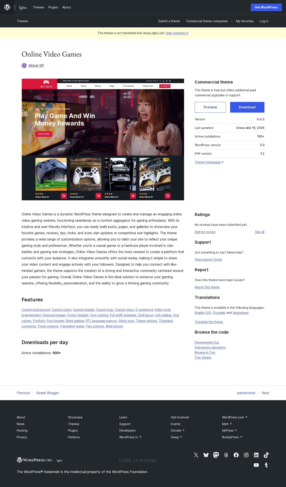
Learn (123, 417)
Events (175, 424)
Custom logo (104, 309)
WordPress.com (234, 417)
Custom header (83, 309)
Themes (22, 21)
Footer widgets (78, 315)
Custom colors (61, 309)
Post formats (55, 321)
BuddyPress (232, 437)
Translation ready (72, 326)
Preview (210, 107)
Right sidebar (75, 321)
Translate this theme (209, 322)
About (21, 417)
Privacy (22, 437)
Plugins (73, 430)
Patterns (74, 437)
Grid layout (145, 315)
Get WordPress (266, 7)
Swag (176, 437)
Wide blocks (114, 326)
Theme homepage (207, 162)
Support (125, 424)
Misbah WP (36, 65)
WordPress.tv (130, 437)
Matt (227, 424)
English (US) (203, 312)
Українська (240, 312)
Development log (207, 342)
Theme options (146, 321)
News (20, 424)
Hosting (22, 430)
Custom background (36, 309)
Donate (178, 430)
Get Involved (180, 417)
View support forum (208, 259)
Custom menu (124, 309)
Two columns (95, 326)
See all (259, 232)
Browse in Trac (205, 352)
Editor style (163, 309)
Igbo (59, 460)
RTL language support (101, 321)
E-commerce (144, 309)
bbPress (229, 430)
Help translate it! (177, 33)
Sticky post (126, 321)
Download (247, 107)
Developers (127, 430)
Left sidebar (163, 315)
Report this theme (207, 287)
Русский (219, 312)
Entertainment (31, 315)
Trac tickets (203, 357)
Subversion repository (210, 347)
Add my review (205, 232)
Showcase (75, 417)
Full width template (123, 315)
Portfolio (39, 321)
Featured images (54, 315)
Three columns (47, 326)
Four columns (99, 315)
